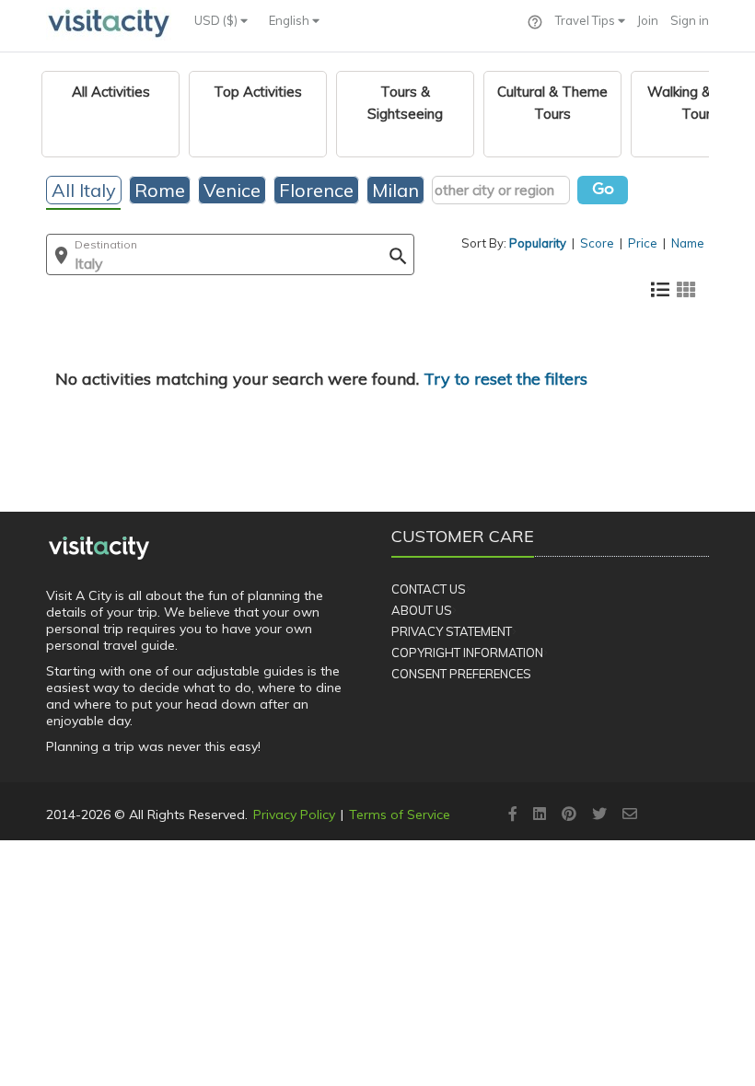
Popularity (537, 243)
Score (597, 243)
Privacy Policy (294, 814)
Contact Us (428, 589)
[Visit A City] (99, 548)
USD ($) (217, 20)
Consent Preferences (461, 673)
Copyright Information (467, 652)
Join (647, 20)
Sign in (689, 20)
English (290, 20)
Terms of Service (399, 814)
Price (642, 243)
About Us (421, 610)
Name (687, 243)
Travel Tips (586, 20)
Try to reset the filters (505, 378)
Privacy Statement (451, 631)
